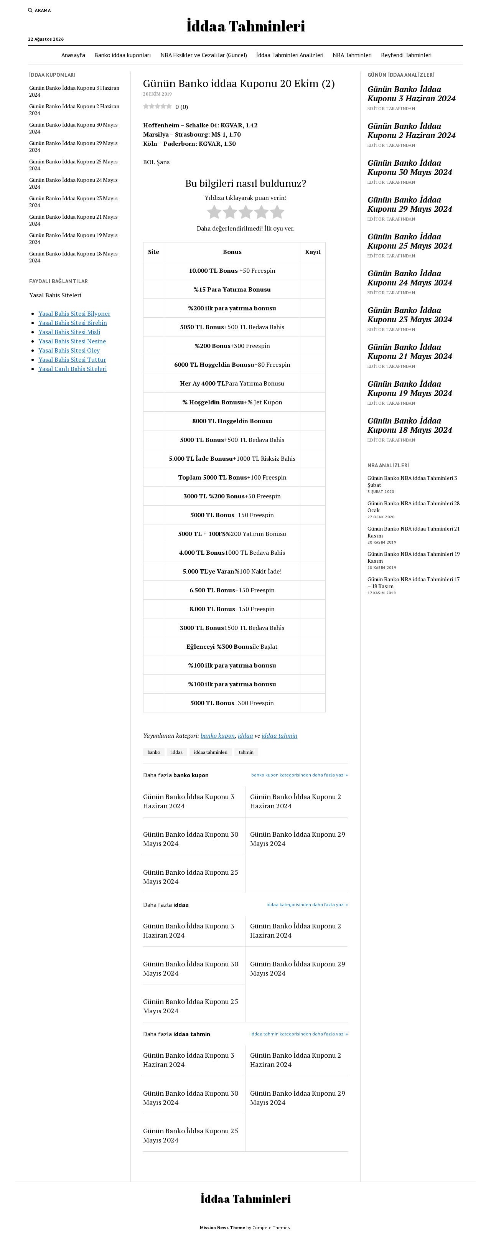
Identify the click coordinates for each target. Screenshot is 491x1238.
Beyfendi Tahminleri (406, 55)
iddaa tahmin (279, 735)
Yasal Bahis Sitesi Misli (69, 332)
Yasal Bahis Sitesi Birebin (72, 322)
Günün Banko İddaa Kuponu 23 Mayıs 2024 (73, 202)
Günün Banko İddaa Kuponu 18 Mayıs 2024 (73, 257)
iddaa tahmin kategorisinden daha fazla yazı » (299, 1034)
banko (154, 752)
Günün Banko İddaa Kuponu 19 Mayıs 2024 (73, 239)
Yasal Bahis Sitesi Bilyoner (74, 313)
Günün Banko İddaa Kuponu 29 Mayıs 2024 (73, 146)
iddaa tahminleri (210, 752)
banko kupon (218, 735)
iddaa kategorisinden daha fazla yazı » (307, 904)
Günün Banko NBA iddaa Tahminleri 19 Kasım (413, 557)
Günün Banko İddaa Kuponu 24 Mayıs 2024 (73, 183)
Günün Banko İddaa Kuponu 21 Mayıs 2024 (73, 220)
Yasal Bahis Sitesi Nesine (72, 341)
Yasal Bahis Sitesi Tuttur (72, 359)
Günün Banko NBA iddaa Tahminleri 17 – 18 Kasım (413, 583)
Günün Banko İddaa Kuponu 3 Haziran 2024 (74, 91)
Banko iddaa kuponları (122, 55)
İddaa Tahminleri (245, 26)
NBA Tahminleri (352, 55)
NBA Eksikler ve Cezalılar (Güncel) (203, 55)
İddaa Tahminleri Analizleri (289, 55)
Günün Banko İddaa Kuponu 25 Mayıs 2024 (73, 165)
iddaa (245, 735)
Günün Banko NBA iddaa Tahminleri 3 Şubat (412, 481)
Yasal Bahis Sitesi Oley (69, 350)
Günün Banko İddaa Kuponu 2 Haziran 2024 (74, 110)
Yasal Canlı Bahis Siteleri (72, 368)
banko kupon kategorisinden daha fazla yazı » (299, 775)
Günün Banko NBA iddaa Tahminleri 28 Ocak (413, 507)
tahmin (246, 752)
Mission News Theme (222, 1227)
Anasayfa (73, 55)
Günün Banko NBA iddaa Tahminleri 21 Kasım (413, 532)
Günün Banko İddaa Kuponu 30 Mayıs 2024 (73, 128)
